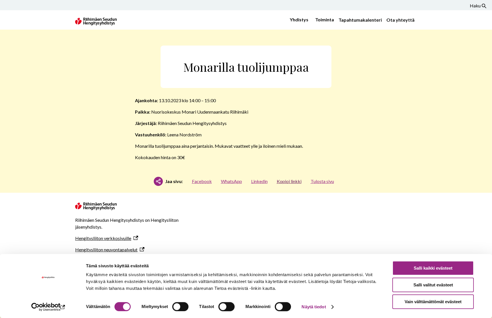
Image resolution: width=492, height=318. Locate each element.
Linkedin (259, 181)
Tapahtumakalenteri (360, 19)
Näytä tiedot (314, 306)
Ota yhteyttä (400, 19)
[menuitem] (298, 20)
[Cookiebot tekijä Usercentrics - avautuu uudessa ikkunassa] (48, 307)
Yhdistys (299, 19)
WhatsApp (231, 181)
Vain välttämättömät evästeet (433, 301)
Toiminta (324, 19)
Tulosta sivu (322, 181)
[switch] (180, 306)
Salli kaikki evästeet (433, 268)
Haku (475, 5)
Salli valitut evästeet (433, 284)
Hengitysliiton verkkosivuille (103, 238)
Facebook (202, 181)
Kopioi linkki (289, 181)
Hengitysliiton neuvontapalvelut (106, 249)
